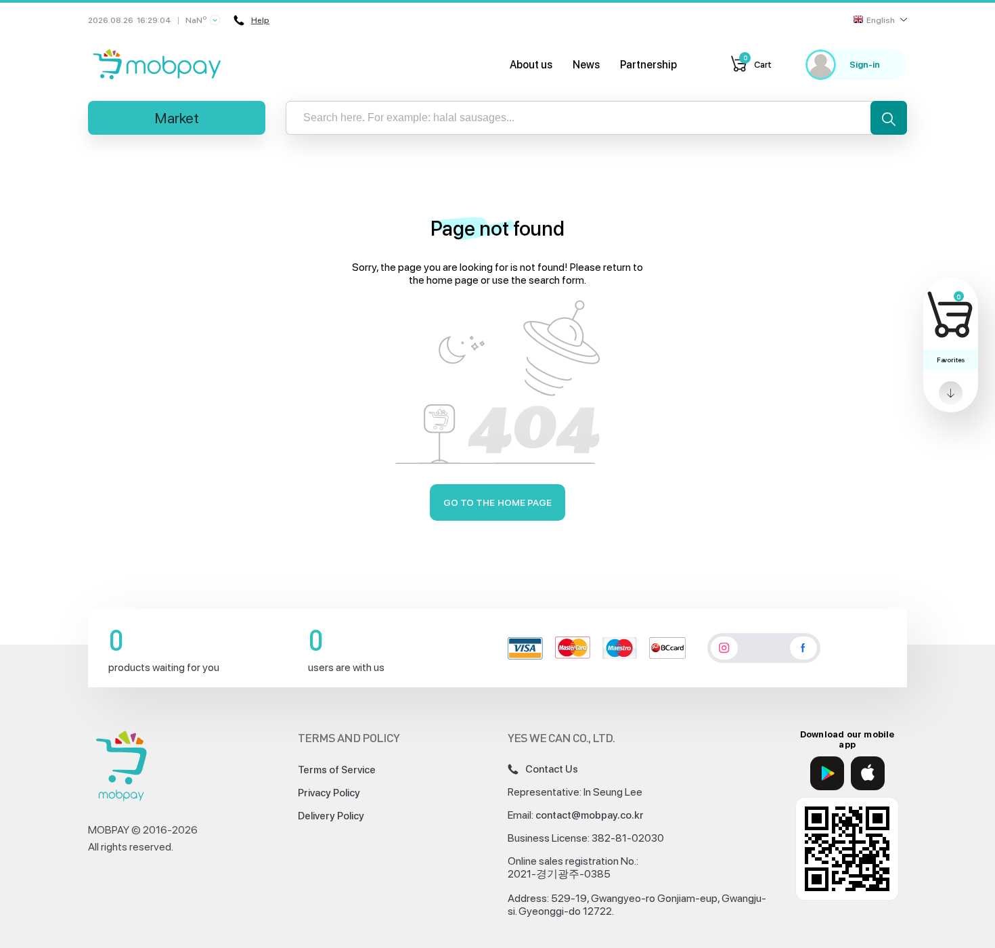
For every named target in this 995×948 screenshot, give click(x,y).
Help (260, 20)
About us (531, 64)
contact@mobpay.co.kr (589, 815)
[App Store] (868, 773)
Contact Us (551, 769)
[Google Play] (827, 773)
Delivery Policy (331, 816)
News (586, 64)
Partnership (648, 64)
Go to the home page (497, 502)
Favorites (951, 360)
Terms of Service (337, 770)
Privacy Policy (329, 793)
